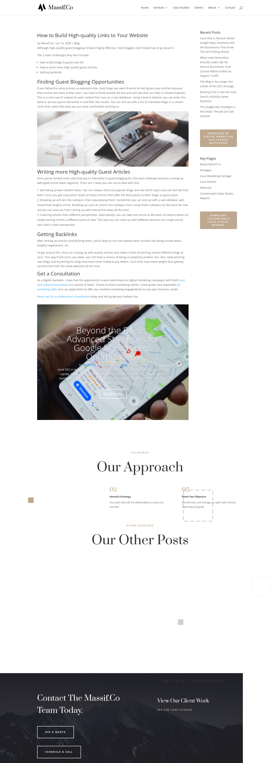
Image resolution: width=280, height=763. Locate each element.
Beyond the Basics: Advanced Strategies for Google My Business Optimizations (113, 343)
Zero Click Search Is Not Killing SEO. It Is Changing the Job (87, 597)
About (212, 7)
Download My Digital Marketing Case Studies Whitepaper (218, 138)
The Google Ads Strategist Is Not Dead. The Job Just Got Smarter (218, 111)
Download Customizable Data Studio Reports (218, 220)
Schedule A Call (59, 751)
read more (48, 580)
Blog (77, 43)
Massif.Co (47, 43)
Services (159, 7)
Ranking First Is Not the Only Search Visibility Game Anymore (218, 96)
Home (145, 7)
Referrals (206, 187)
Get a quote (55, 732)
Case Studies (181, 7)
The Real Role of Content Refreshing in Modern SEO (82, 630)
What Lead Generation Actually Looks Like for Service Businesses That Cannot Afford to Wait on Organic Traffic (215, 66)
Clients (198, 7)
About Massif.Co (210, 164)
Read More (112, 393)
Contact (230, 7)
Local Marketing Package (215, 176)
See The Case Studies (175, 709)
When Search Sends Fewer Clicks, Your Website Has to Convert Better (96, 564)
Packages (206, 170)
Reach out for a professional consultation (63, 296)
